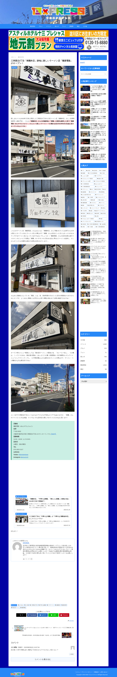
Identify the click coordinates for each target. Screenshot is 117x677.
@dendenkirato (23, 454)
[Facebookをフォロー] (29, 559)
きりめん (21, 605)
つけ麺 (27, 605)
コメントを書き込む (43, 659)
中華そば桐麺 (43, 605)
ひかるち (26, 543)
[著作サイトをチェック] (24, 559)
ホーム (78, 672)
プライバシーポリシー (86, 672)
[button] (105, 74)
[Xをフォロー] (26, 559)
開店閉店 (14, 605)
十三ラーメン (51, 605)
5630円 (82, 62)
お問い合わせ (103, 672)
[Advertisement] (43, 582)
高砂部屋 (65, 605)
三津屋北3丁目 (34, 605)
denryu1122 (24, 457)
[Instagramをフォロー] (31, 559)
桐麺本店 (58, 605)
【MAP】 (54, 434)
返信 (72, 654)
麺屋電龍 (24, 607)
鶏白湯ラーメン (16, 607)
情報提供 (96, 672)
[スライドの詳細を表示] (58, 40)
